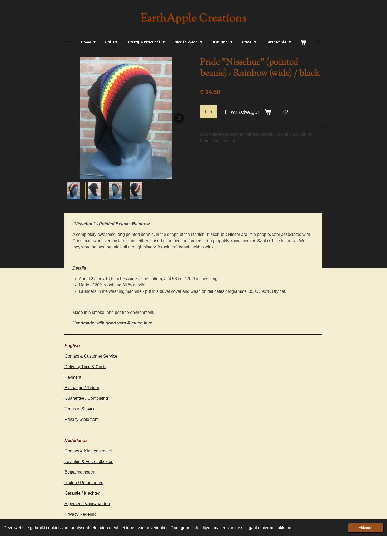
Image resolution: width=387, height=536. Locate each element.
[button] (73, 191)
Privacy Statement (82, 419)
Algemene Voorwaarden (87, 503)
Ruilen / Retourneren (83, 482)
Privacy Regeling (80, 514)
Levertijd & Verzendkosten (88, 461)
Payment (72, 377)
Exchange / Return (81, 388)
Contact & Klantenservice (88, 451)
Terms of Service (80, 409)
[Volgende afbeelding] (179, 118)
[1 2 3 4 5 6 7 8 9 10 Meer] (208, 111)
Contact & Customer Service (91, 356)
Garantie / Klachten (82, 493)
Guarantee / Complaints (86, 398)
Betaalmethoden (79, 472)
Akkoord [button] (366, 527)
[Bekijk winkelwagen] (303, 41)
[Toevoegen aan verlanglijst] (285, 111)
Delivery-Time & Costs (85, 366)
